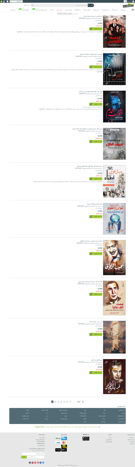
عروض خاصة (78, 427)
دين (47, 416)
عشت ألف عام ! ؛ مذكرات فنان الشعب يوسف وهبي (90, 282)
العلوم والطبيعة (25, 416)
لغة (104, 410)
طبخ (123, 413)
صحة (104, 413)
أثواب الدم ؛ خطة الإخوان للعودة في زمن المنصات (90, 92)
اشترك (23, 457)
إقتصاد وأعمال (44, 410)
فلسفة (84, 419)
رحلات (46, 419)
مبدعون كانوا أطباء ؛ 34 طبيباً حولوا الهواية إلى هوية (89, 166)
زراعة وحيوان (64, 413)
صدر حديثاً (70, 427)
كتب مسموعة (86, 427)
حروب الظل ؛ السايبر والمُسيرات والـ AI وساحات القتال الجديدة (87, 129)
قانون (85, 422)
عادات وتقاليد (26, 419)
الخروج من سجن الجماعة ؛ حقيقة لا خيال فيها (91, 54)
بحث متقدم (93, 427)
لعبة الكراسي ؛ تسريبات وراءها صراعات (93, 16)
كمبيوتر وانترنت (101, 416)
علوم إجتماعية (64, 419)
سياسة (103, 419)
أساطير (27, 413)
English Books (39, 427)
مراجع (65, 416)
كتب (99, 427)
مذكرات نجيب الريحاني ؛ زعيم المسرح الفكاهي (91, 241)
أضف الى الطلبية (98, 29)
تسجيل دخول (129, 1)
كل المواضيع (122, 410)
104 (78, 402)
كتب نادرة (57, 427)
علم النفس (103, 422)
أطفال (27, 410)
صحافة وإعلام (121, 416)
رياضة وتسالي (121, 419)
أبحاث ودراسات (49, 427)
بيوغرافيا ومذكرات (63, 410)
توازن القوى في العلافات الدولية (94, 204)
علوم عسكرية (121, 422)
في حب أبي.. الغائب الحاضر (95, 322)
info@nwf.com (41, 444)
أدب (47, 413)
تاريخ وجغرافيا (82, 413)
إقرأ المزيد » (19, 32)
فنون (85, 410)
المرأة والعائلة (83, 416)
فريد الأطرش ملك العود (96, 360)
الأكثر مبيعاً (63, 427)
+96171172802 (41, 442)
